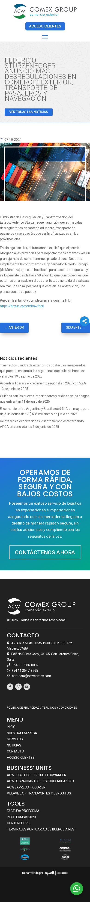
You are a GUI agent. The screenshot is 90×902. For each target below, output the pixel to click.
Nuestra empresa (22, 733)
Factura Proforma (23, 811)
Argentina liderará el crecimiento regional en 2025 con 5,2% (43, 383)
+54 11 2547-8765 (25, 670)
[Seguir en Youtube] (27, 686)
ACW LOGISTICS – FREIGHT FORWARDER (36, 775)
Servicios (15, 739)
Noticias (14, 745)
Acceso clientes (21, 757)
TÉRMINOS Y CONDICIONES (59, 707)
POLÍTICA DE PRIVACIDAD (23, 707)
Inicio (11, 727)
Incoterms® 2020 (21, 817)
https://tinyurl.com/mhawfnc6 (22, 306)
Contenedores (19, 823)
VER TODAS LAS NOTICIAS (28, 112)
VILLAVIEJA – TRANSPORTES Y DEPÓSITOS (39, 793)
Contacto (15, 751)
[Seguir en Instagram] (18, 686)
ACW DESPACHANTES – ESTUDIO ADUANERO (40, 781)
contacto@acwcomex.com (31, 676)
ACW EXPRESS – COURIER (26, 787)
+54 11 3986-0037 (25, 665)
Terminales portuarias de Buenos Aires (40, 829)
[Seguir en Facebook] (10, 686)
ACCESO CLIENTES (45, 26)
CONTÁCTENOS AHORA (45, 552)
